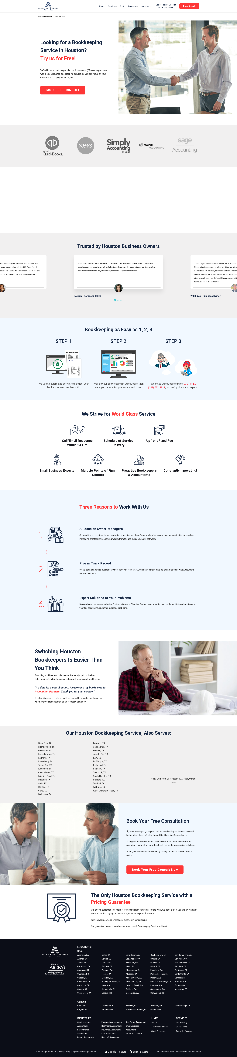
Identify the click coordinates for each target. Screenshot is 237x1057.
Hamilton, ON (107, 1009)
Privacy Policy (64, 1051)
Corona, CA (82, 989)
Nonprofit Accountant (110, 1037)
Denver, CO (106, 959)
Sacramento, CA (157, 989)
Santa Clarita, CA (182, 974)
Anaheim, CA (83, 955)
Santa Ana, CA (181, 970)
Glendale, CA (107, 978)
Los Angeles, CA (133, 959)
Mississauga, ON (133, 970)
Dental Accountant (134, 1033)
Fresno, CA (106, 974)
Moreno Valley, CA (134, 978)
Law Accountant (108, 1033)
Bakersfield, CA (84, 966)
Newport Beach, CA (134, 985)
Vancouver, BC (181, 989)
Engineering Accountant (111, 1022)
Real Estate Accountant (136, 1022)
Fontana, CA (107, 966)
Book (122, 6)
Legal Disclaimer (79, 1051)
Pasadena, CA (156, 970)
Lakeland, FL (107, 993)
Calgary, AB (82, 1009)
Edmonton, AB (108, 1006)
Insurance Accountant (111, 1030)
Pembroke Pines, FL (158, 974)
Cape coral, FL (83, 970)
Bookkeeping (181, 1027)
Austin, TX (81, 963)
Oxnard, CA (155, 966)
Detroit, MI (106, 963)
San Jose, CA (180, 966)
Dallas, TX (106, 955)
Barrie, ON (81, 1006)
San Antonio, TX (157, 993)
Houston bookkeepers (57, 70)
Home (40, 16)
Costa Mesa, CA (84, 993)
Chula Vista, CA (84, 981)
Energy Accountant (85, 1037)
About (101, 6)
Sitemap (92, 1051)
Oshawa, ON (155, 1009)
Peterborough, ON (182, 1006)
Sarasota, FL (180, 978)
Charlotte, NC (83, 974)
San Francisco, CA (182, 963)
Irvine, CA (106, 985)
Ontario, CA (155, 959)
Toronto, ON (180, 985)
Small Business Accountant (188, 1051)
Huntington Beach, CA (111, 981)
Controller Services (184, 1031)
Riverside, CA (156, 985)
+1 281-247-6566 (165, 7)
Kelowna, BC (131, 1006)
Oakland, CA (131, 989)
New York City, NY (133, 981)
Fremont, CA (107, 970)
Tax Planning (181, 1022)
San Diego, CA (181, 959)
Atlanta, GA (82, 959)
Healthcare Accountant (111, 1026)
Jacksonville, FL (108, 989)
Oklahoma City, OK (158, 955)
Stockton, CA (180, 981)
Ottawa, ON (155, 963)
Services (112, 6)
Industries (145, 6)
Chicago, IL (82, 978)
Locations (132, 6)
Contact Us (51, 1051)
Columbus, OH (83, 985)
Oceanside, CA (132, 993)
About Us (40, 1051)
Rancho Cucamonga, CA (160, 981)
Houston (174, 778)
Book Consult (189, 6)
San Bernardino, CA (183, 955)
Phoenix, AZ (155, 978)
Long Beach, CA (133, 955)
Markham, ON (132, 963)
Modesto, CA (131, 974)
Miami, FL (130, 966)
